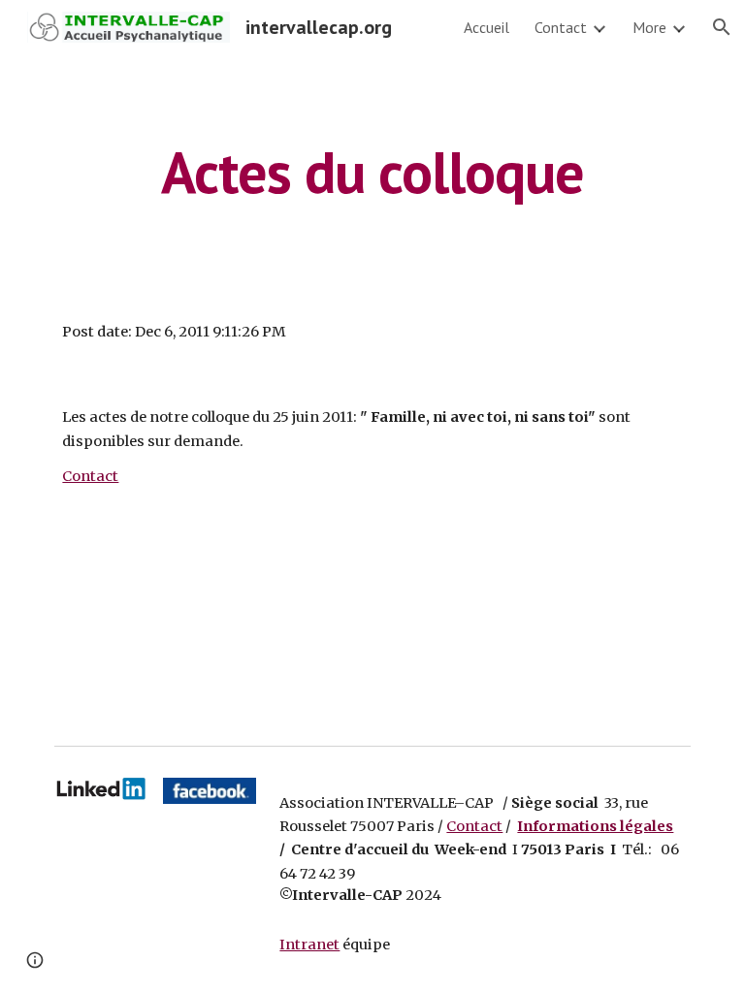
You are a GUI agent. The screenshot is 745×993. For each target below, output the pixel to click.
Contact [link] (560, 27)
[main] (372, 171)
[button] (721, 27)
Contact (90, 476)
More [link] (649, 27)
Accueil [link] (486, 27)
